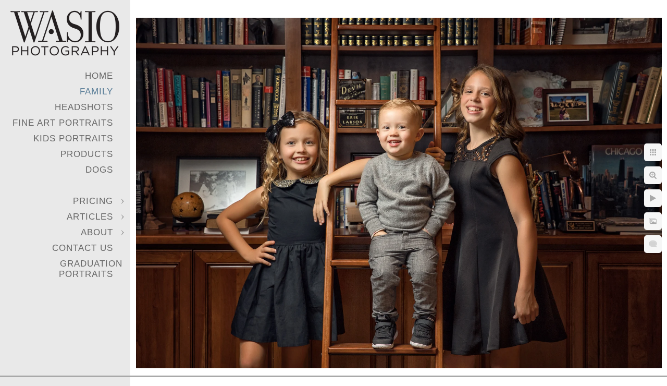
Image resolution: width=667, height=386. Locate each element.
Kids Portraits (73, 138)
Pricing (93, 201)
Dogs (99, 170)
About (97, 232)
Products (86, 154)
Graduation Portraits (90, 269)
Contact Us (82, 248)
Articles (90, 217)
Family (96, 91)
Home (99, 76)
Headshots (84, 107)
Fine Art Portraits (63, 123)
